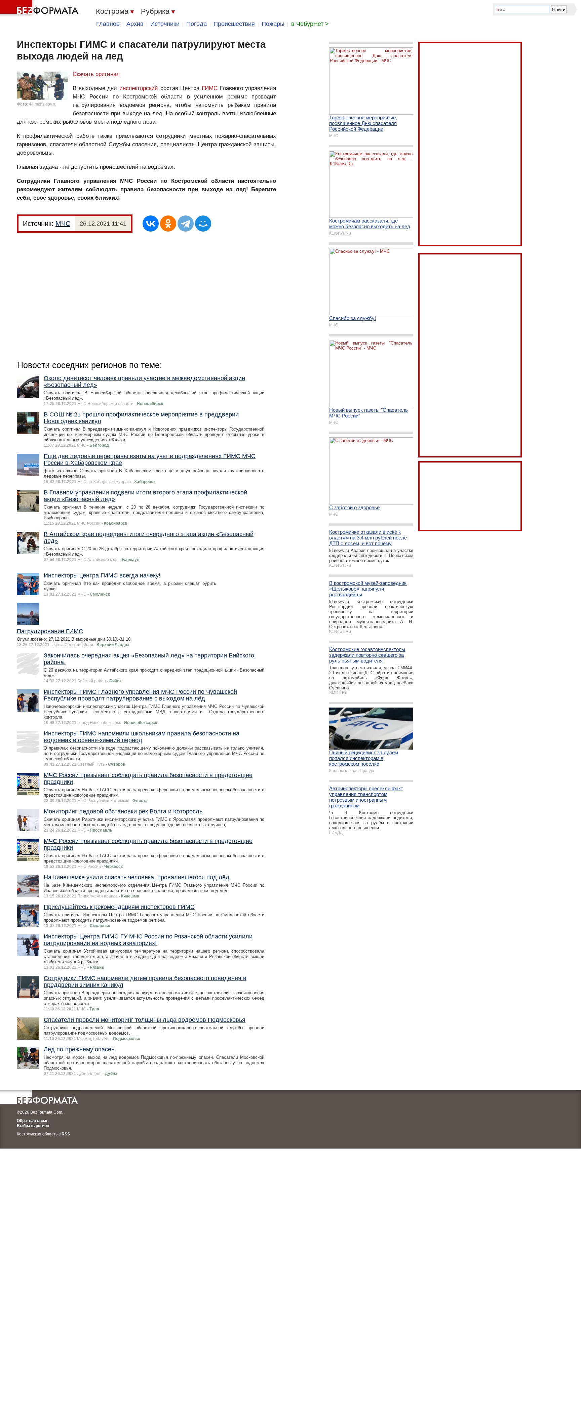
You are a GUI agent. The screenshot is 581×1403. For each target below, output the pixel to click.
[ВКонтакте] (151, 223)
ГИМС (210, 88)
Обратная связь (32, 1120)
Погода (196, 24)
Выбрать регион (33, 1125)
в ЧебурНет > (310, 24)
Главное (108, 24)
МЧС (62, 223)
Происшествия (234, 24)
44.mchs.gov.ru (42, 104)
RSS (66, 1134)
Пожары (273, 24)
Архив (135, 24)
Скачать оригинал (96, 74)
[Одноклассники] (168, 223)
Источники (165, 24)
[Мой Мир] (203, 223)
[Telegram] (186, 223)
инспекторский (138, 88)
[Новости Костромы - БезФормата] (40, 8)
